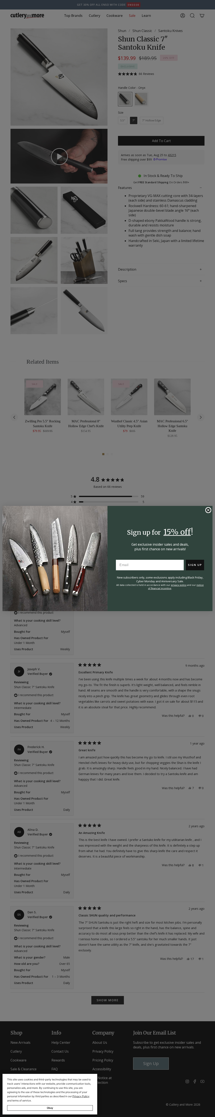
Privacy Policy (80, 1096)
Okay (50, 1107)
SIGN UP (195, 565)
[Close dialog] (208, 510)
